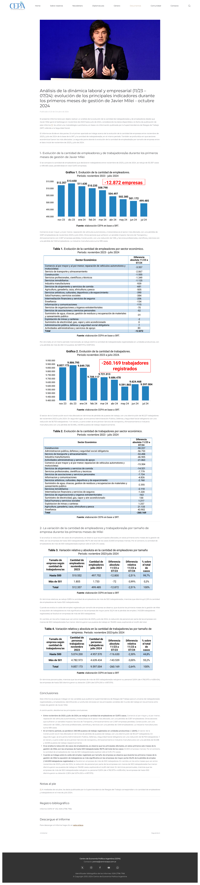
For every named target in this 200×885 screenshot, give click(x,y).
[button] (189, 6)
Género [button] (117, 6)
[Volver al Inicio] (17, 6)
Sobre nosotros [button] (56, 6)
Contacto (174, 6)
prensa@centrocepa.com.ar (104, 862)
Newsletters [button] (77, 6)
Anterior (44, 833)
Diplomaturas (98, 6)
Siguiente (155, 833)
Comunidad (156, 6)
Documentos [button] (135, 6)
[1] (52, 125)
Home (37, 6)
